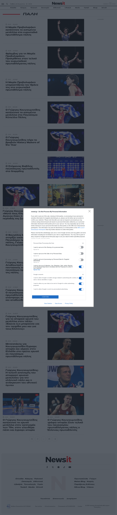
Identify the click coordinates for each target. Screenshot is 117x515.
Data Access (58, 303)
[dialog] (58, 257)
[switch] (81, 247)
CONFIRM (45, 297)
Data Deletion (48, 303)
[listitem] (58, 243)
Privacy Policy (69, 303)
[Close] (90, 212)
